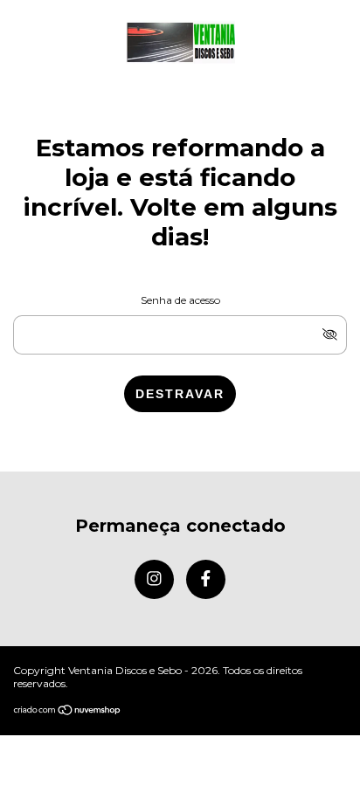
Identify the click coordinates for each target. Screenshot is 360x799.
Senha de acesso (180, 300)
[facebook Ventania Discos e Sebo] (205, 579)
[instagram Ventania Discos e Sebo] (154, 579)
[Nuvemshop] (67, 711)
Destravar (180, 394)
